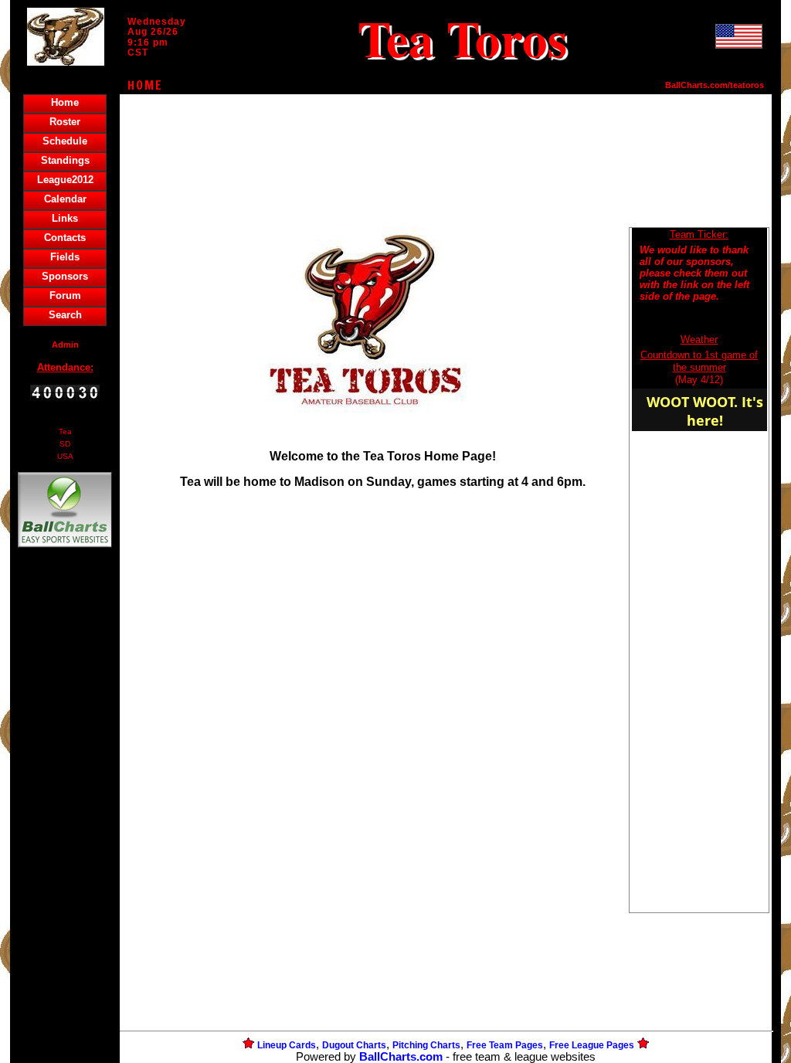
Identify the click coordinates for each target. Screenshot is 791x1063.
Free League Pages (591, 1045)
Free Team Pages (505, 1045)
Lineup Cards (286, 1045)
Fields (65, 257)
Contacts (65, 237)
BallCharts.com (401, 1057)
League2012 (65, 179)
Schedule (64, 141)
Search (65, 315)
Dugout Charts (354, 1045)
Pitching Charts (426, 1045)
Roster (64, 121)
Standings (65, 160)
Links (65, 218)
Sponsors (65, 276)
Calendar (65, 199)
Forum (65, 295)
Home (65, 102)
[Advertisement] (65, 817)
